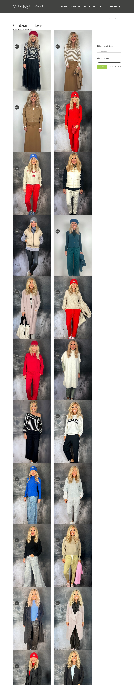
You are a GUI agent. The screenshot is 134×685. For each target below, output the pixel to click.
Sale (112, 19)
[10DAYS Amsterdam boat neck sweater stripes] (32, 434)
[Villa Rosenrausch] (28, 5)
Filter (102, 67)
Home (110, 19)
